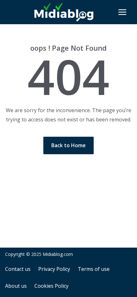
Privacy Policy (54, 268)
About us (16, 285)
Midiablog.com (58, 254)
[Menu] (122, 12)
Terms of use (94, 268)
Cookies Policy (51, 285)
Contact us (18, 268)
